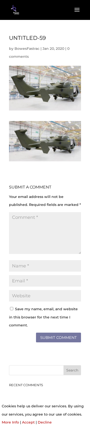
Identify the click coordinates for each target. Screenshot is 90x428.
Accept (28, 422)
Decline (45, 422)
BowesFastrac (27, 48)
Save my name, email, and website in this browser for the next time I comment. (43, 317)
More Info (10, 422)
